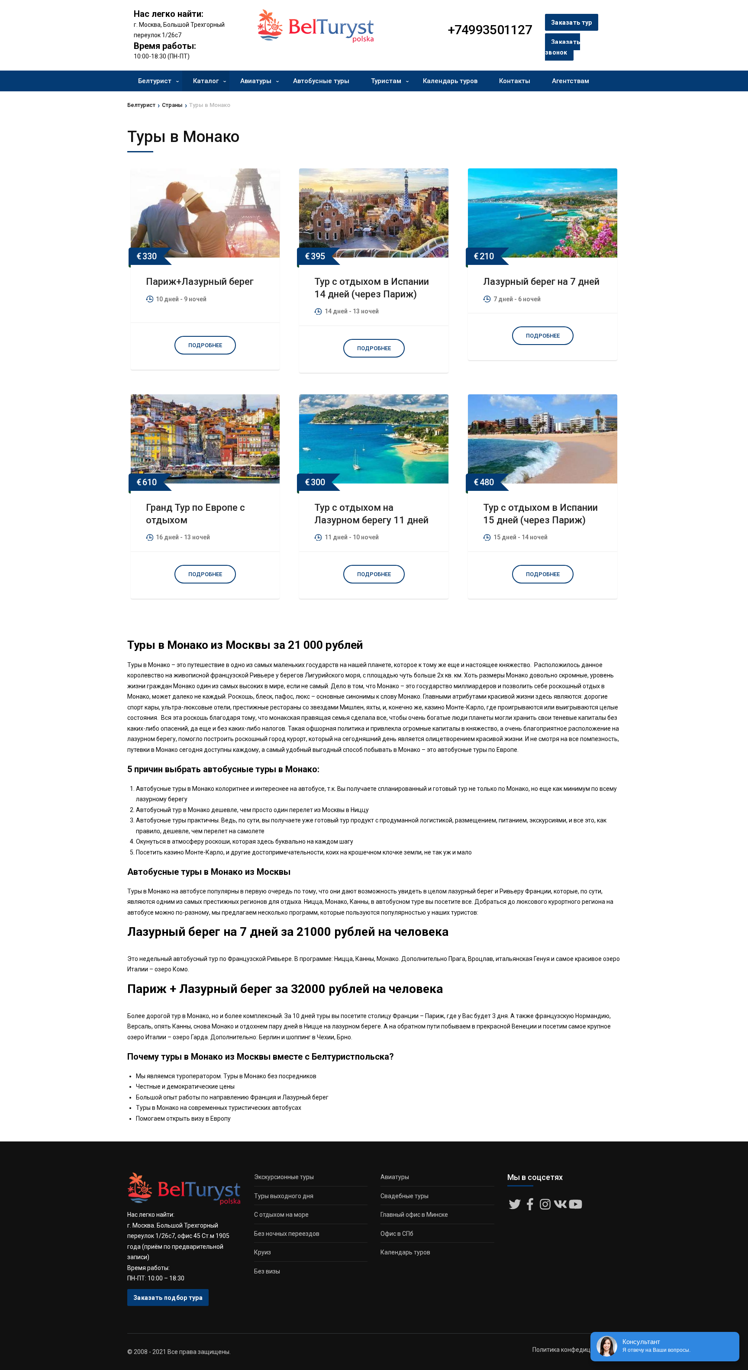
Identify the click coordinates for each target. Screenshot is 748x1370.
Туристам (386, 81)
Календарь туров (450, 81)
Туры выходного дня (283, 1196)
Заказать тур (571, 22)
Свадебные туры (404, 1196)
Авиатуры (255, 81)
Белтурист (154, 81)
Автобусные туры (321, 81)
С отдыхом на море (281, 1214)
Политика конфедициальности (576, 1350)
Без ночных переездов (286, 1233)
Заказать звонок (562, 47)
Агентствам (570, 81)
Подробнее (205, 345)
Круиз (262, 1252)
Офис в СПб (396, 1233)
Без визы (267, 1271)
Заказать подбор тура (168, 1297)
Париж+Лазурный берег (200, 281)
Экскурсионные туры (284, 1176)
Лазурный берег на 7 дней (541, 281)
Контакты (514, 81)
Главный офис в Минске (414, 1214)
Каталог (206, 81)
